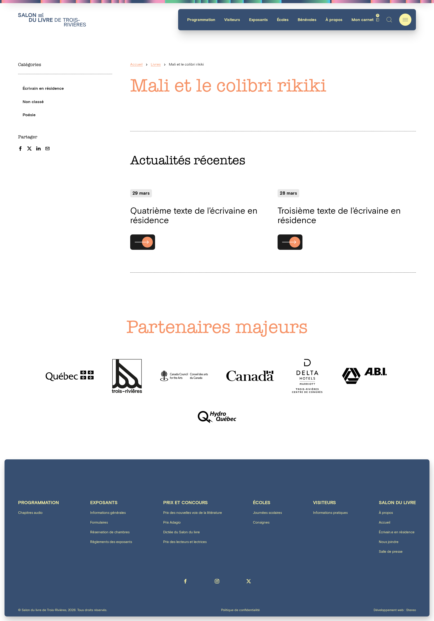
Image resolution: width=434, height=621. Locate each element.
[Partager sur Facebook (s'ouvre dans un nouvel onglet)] (20, 148)
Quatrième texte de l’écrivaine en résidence (193, 215)
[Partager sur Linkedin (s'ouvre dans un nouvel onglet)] (38, 148)
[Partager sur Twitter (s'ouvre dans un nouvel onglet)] (29, 148)
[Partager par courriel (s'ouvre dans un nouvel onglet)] (47, 148)
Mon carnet (364, 19)
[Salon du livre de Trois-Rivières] (52, 19)
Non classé (33, 101)
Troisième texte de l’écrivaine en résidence (339, 215)
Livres (156, 64)
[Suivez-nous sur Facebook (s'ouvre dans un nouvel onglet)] (185, 581)
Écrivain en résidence (43, 88)
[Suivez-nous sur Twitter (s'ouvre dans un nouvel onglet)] (248, 581)
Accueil (136, 64)
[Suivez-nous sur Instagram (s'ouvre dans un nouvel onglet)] (217, 581)
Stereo (411, 610)
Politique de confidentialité (240, 610)
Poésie (29, 115)
